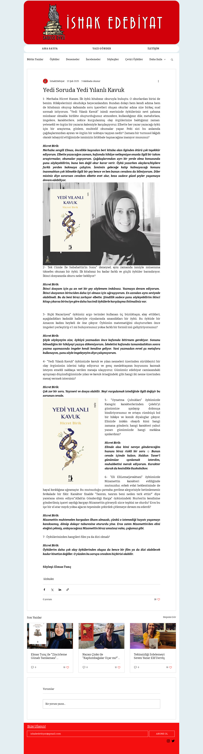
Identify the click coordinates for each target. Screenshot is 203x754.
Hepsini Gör (169, 617)
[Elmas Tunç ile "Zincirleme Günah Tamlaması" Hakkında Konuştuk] (50, 636)
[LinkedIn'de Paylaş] (59, 589)
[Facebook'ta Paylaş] (44, 589)
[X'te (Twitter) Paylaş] (52, 589)
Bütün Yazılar (35, 59)
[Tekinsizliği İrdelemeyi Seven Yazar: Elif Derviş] (153, 636)
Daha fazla (155, 59)
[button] (172, 59)
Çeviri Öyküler (134, 59)
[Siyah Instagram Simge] (168, 741)
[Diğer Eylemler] (158, 81)
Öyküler (55, 59)
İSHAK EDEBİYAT (115, 24)
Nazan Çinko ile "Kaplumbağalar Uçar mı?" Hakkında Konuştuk (100, 656)
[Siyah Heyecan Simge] (173, 741)
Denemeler (73, 59)
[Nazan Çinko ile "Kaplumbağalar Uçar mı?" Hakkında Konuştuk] (101, 636)
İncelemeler (93, 59)
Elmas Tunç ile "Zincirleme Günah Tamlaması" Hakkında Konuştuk (49, 656)
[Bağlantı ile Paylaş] (67, 589)
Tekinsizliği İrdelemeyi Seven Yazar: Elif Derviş (149, 656)
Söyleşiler (113, 59)
